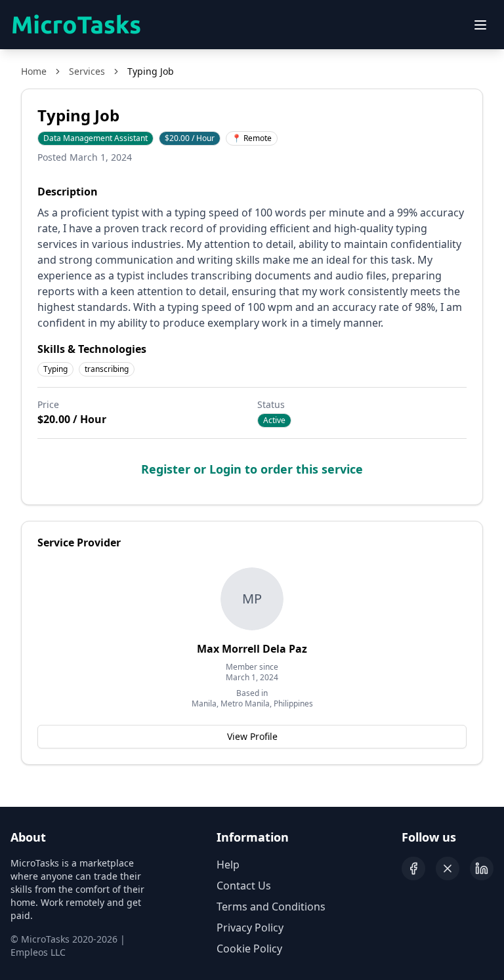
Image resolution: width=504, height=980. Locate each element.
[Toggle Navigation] (480, 25)
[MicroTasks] (76, 25)
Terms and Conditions (271, 906)
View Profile (252, 736)
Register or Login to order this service (252, 469)
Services (87, 71)
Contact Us (244, 885)
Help (228, 864)
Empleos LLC (38, 952)
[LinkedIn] (482, 868)
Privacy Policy (250, 927)
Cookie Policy (249, 948)
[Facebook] (413, 868)
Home (34, 71)
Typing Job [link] (150, 71)
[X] (447, 868)
